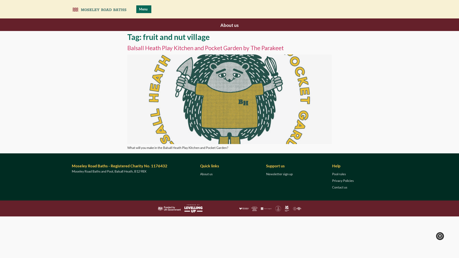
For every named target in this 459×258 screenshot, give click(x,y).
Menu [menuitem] (143, 9)
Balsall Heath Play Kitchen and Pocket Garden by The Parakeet (205, 47)
